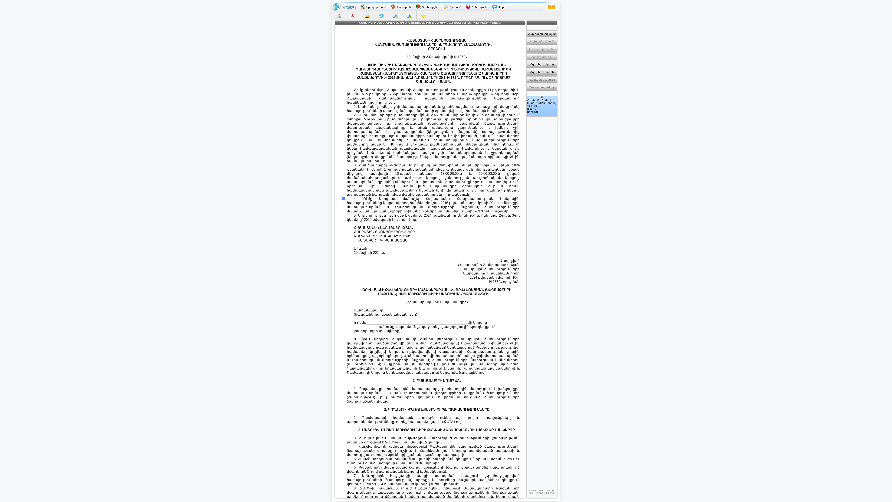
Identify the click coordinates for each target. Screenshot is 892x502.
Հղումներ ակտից (542, 64)
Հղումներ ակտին (542, 72)
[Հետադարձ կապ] (551, 6)
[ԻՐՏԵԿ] (344, 7)
